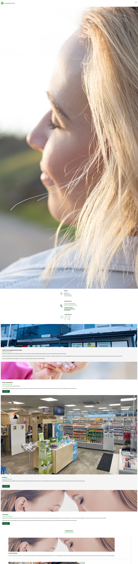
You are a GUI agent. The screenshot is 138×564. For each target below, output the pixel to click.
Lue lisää (6, 391)
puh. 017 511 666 (67, 303)
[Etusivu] (2, 4)
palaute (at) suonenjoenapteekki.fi (70, 304)
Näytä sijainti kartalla (68, 295)
